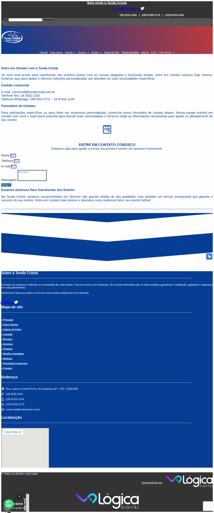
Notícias (145, 52)
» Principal (7, 319)
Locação (69, 52)
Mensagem (9, 180)
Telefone (7, 161)
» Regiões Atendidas (12, 353)
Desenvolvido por (152, 482)
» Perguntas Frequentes (14, 363)
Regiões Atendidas (130, 52)
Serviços (82, 52)
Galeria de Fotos (111, 52)
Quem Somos (56, 52)
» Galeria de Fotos (11, 329)
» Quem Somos (9, 324)
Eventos (95, 52)
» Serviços (7, 344)
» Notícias (6, 358)
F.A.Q (154, 52)
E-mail (6, 166)
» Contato (6, 368)
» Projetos (7, 349)
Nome (5, 155)
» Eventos (6, 339)
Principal (43, 52)
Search (4, 19)
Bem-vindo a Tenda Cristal (107, 3)
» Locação (7, 334)
